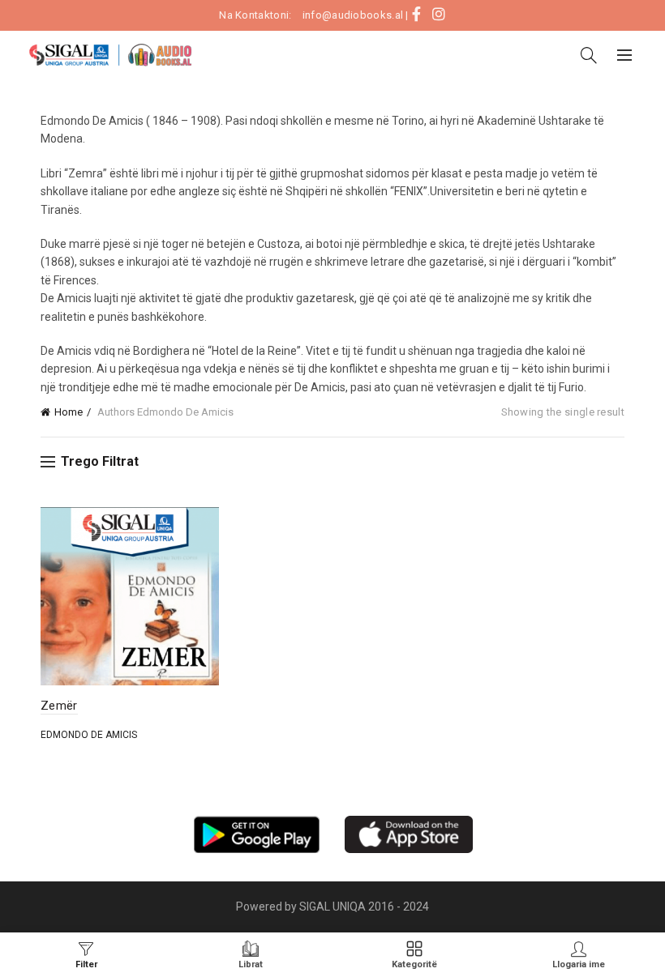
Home (68, 412)
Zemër (59, 705)
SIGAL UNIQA (333, 906)
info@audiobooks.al (352, 15)
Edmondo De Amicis (89, 734)
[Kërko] (589, 55)
